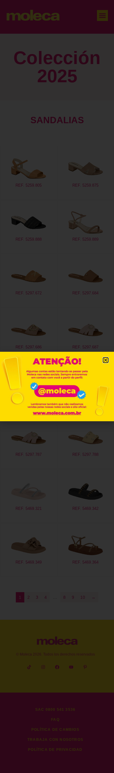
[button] (105, 360)
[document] (57, 386)
